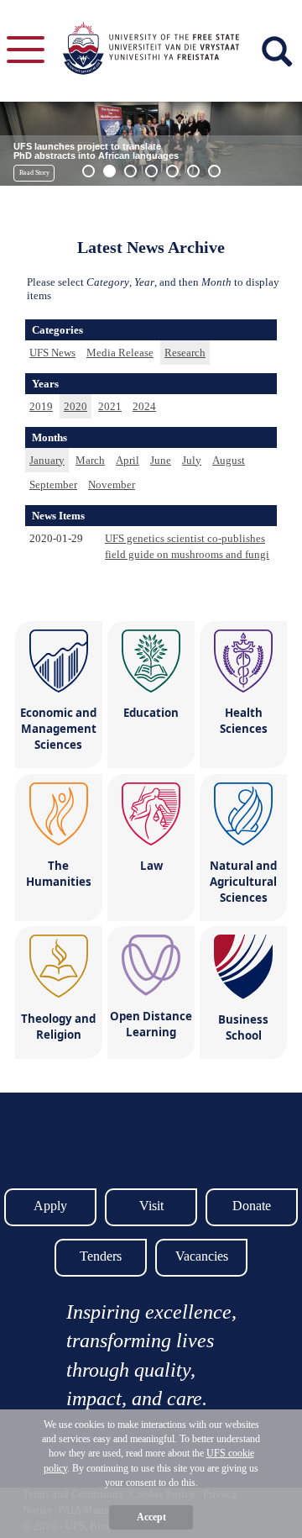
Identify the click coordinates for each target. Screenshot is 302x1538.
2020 (75, 406)
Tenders (101, 1256)
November (111, 484)
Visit (151, 1205)
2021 (110, 406)
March (90, 460)
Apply (50, 1205)
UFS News (52, 352)
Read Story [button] (34, 172)
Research (185, 352)
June (160, 460)
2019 (41, 406)
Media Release (120, 352)
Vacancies (201, 1256)
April (127, 460)
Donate (251, 1205)
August (228, 460)
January (47, 460)
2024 (144, 406)
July (191, 460)
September (53, 484)
